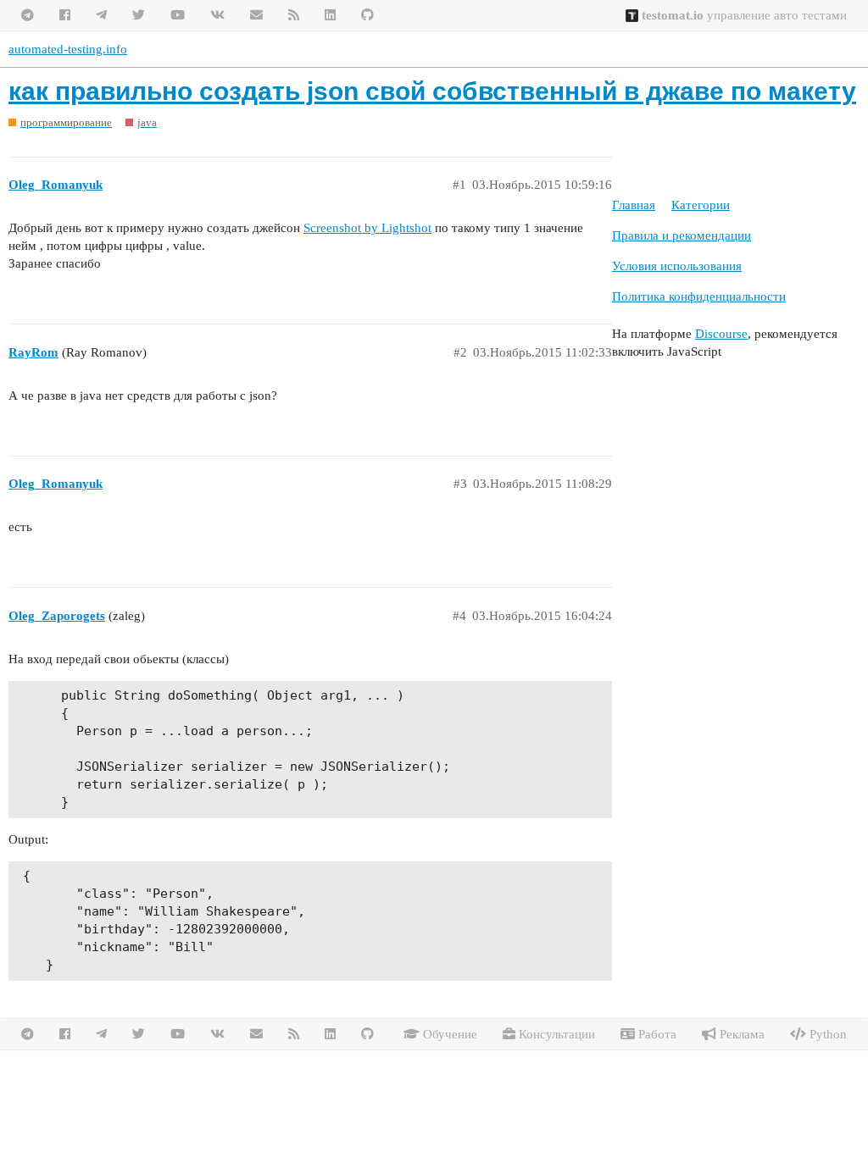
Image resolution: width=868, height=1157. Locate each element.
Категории (700, 205)
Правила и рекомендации (681, 235)
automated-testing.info (67, 49)
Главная (633, 205)
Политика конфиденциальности (699, 296)
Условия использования (677, 266)
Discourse (721, 333)
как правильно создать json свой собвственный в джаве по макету (432, 91)
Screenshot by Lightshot (367, 228)
